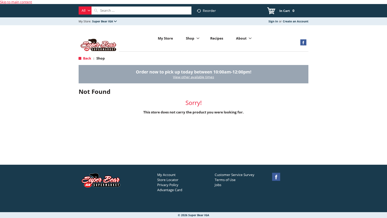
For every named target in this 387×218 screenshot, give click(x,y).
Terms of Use (225, 180)
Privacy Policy (167, 185)
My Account (166, 175)
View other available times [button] (193, 77)
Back (86, 58)
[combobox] (85, 10)
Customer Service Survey (234, 175)
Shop (100, 58)
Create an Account (295, 21)
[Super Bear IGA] (99, 45)
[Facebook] (303, 43)
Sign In (273, 21)
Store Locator (167, 180)
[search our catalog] (96, 10)
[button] (104, 21)
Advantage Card (169, 190)
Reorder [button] (209, 10)
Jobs (218, 185)
